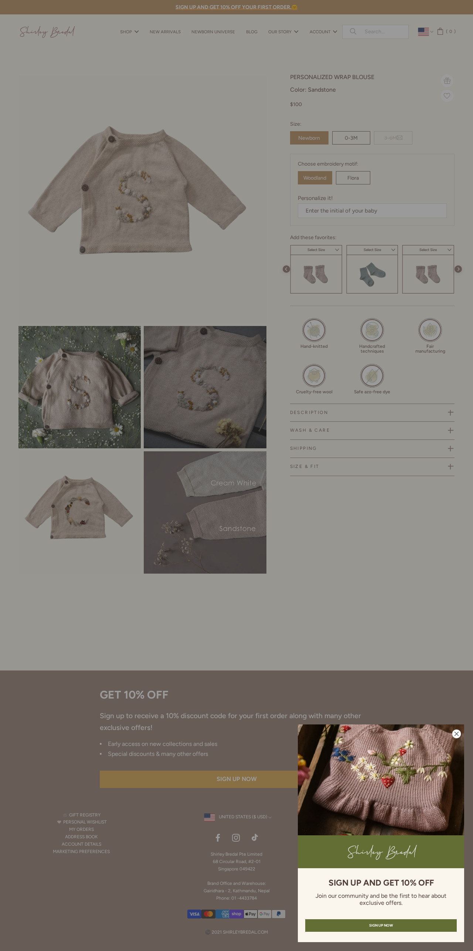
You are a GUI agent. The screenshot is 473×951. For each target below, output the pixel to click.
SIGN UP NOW (381, 925)
